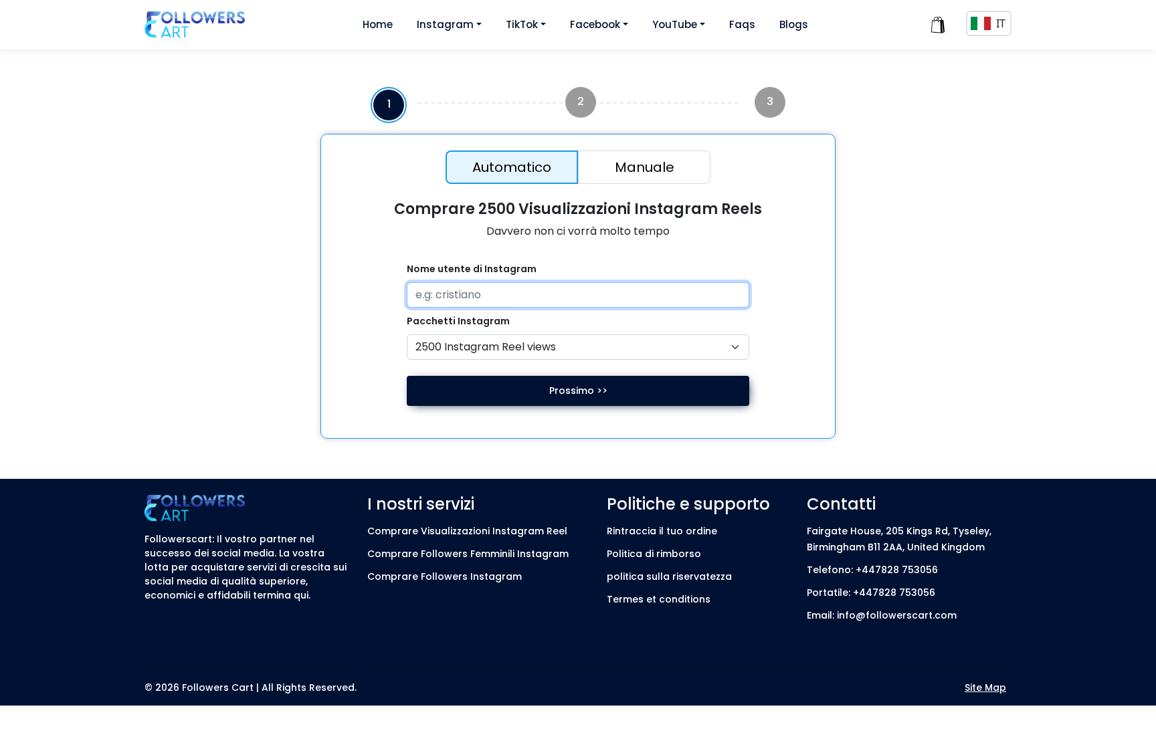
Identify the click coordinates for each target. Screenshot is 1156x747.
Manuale (644, 167)
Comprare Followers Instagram (444, 576)
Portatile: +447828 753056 (871, 592)
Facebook (595, 24)
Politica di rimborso (654, 553)
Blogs (793, 24)
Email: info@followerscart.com (882, 615)
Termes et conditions (658, 599)
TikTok (522, 24)
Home (378, 24)
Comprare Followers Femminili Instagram (468, 553)
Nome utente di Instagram (472, 269)
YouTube (674, 24)
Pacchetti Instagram (458, 321)
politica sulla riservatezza (669, 576)
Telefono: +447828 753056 (872, 569)
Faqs (742, 24)
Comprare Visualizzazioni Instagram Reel (467, 531)
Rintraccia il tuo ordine (662, 531)
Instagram (445, 24)
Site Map (985, 687)
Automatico (511, 167)
